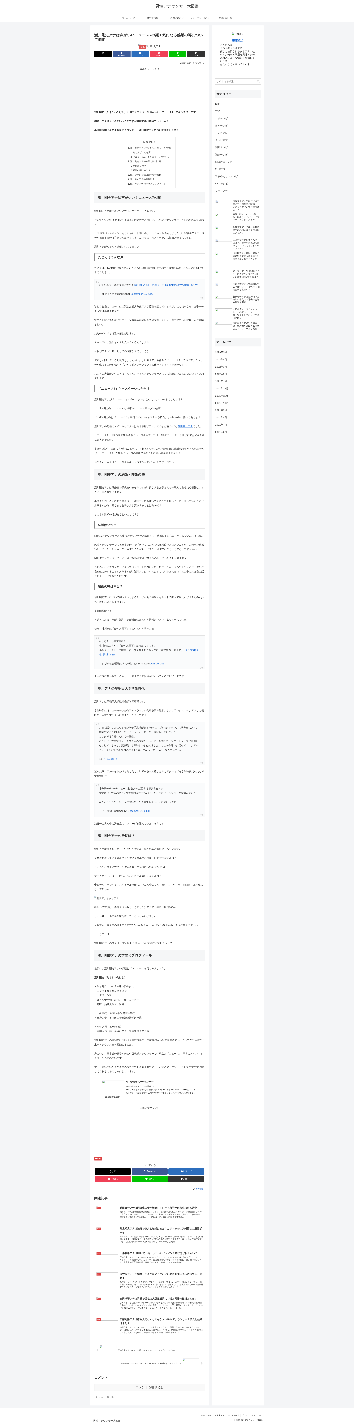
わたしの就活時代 (110, 759)
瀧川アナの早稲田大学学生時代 (145, 175)
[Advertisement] (149, 90)
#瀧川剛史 (139, 285)
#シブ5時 (191, 650)
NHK (99, 1159)
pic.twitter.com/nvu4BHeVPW (181, 285)
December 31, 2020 (139, 811)
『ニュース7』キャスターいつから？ (151, 157)
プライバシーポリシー (251, 1415)
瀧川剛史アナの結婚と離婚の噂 (145, 161)
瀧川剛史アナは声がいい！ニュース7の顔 (150, 148)
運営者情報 (219, 1415)
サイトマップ (233, 1415)
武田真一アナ (185, 426)
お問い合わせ (206, 1415)
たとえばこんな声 (142, 152)
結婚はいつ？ (139, 166)
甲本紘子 (237, 40)
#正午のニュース (155, 285)
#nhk (112, 654)
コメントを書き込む (150, 1387)
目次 (145, 141)
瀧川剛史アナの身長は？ (142, 179)
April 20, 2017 (158, 663)
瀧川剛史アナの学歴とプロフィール (148, 183)
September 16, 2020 (142, 294)
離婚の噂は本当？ (142, 170)
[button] (196, 54)
